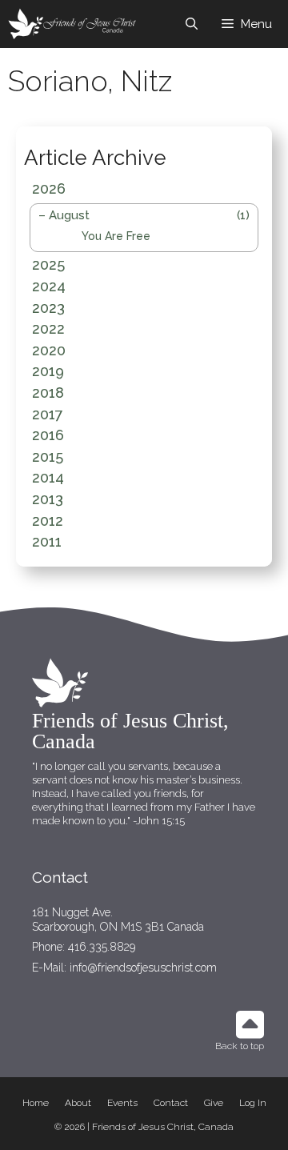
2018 (48, 392)
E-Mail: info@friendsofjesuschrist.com (124, 967)
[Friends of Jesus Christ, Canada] (73, 24)
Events (122, 1102)
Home (35, 1102)
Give (213, 1102)
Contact (171, 1102)
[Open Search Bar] (192, 24)
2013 (47, 499)
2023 (48, 307)
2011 (47, 541)
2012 (47, 520)
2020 (49, 350)
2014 (48, 477)
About (78, 1102)
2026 (49, 188)
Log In (252, 1102)
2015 (47, 456)
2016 (48, 435)
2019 (48, 371)
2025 (48, 264)
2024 (49, 286)
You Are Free (116, 236)
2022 (48, 328)
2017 (47, 414)
